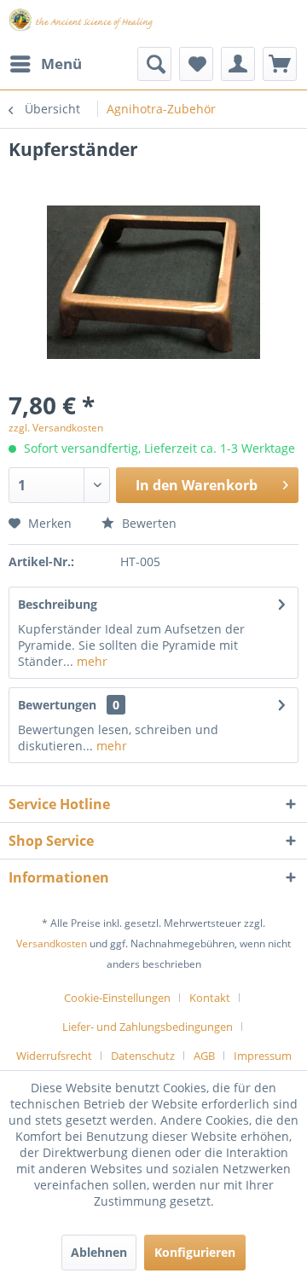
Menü (61, 63)
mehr (90, 661)
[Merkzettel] (196, 64)
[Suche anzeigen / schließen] (154, 64)
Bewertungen (57, 705)
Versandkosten (51, 943)
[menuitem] (45, 64)
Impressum (263, 1055)
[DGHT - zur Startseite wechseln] (81, 23)
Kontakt (209, 997)
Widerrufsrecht (54, 1055)
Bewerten (148, 523)
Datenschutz (143, 1055)
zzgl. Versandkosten (56, 427)
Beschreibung (57, 604)
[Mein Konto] (238, 64)
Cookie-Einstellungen (117, 997)
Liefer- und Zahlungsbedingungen (147, 1026)
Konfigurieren (194, 1252)
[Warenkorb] (280, 64)
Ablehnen (99, 1252)
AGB (204, 1055)
